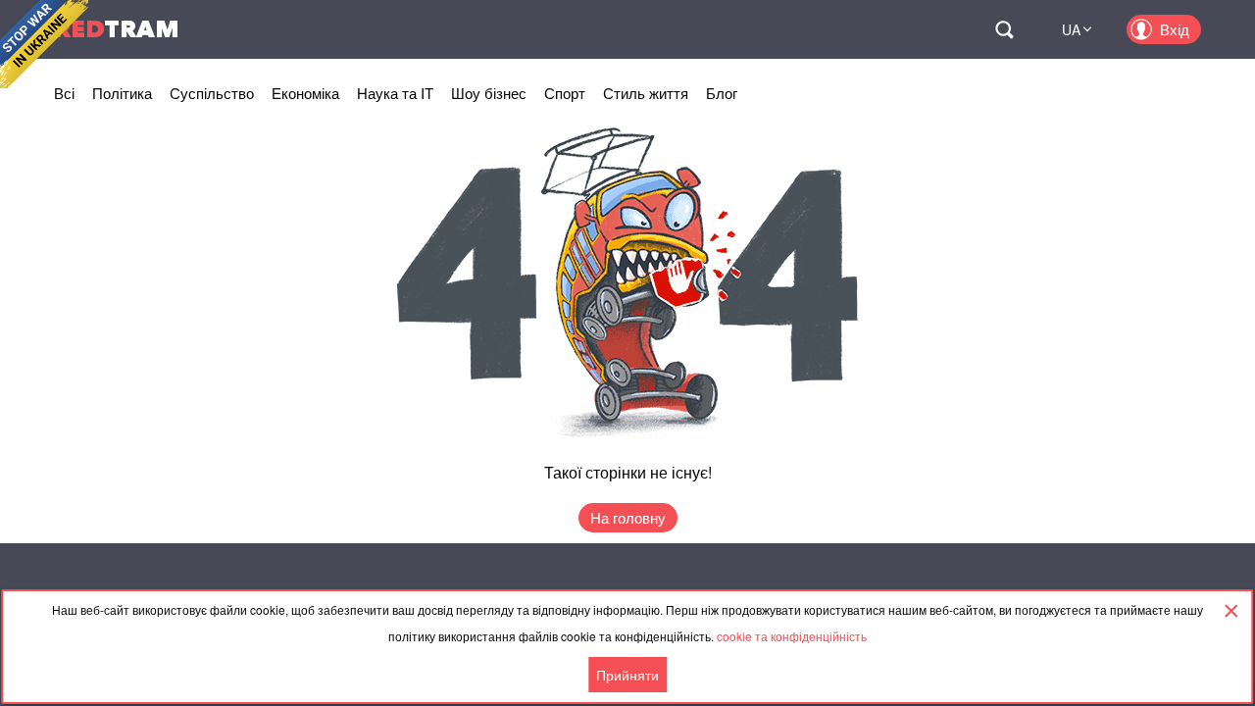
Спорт (564, 92)
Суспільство (212, 92)
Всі (64, 92)
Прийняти (627, 674)
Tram (116, 29)
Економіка (305, 92)
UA (1071, 29)
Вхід (1174, 29)
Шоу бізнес (489, 92)
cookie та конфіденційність (792, 636)
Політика (122, 92)
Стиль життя (645, 92)
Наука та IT (395, 92)
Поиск (1004, 29)
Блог (721, 92)
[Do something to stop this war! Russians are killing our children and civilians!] (44, 44)
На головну (628, 517)
